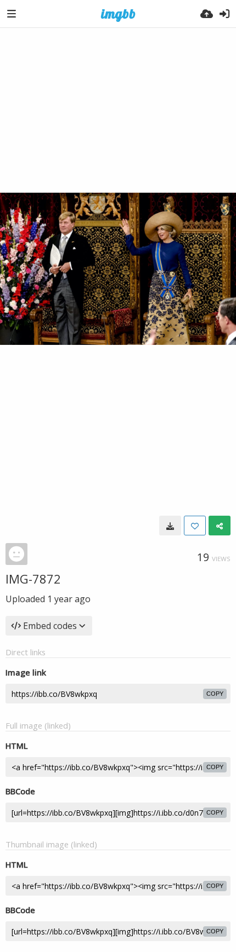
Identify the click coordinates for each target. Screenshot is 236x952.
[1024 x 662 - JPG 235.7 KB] (170, 525)
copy (214, 693)
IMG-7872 (33, 578)
